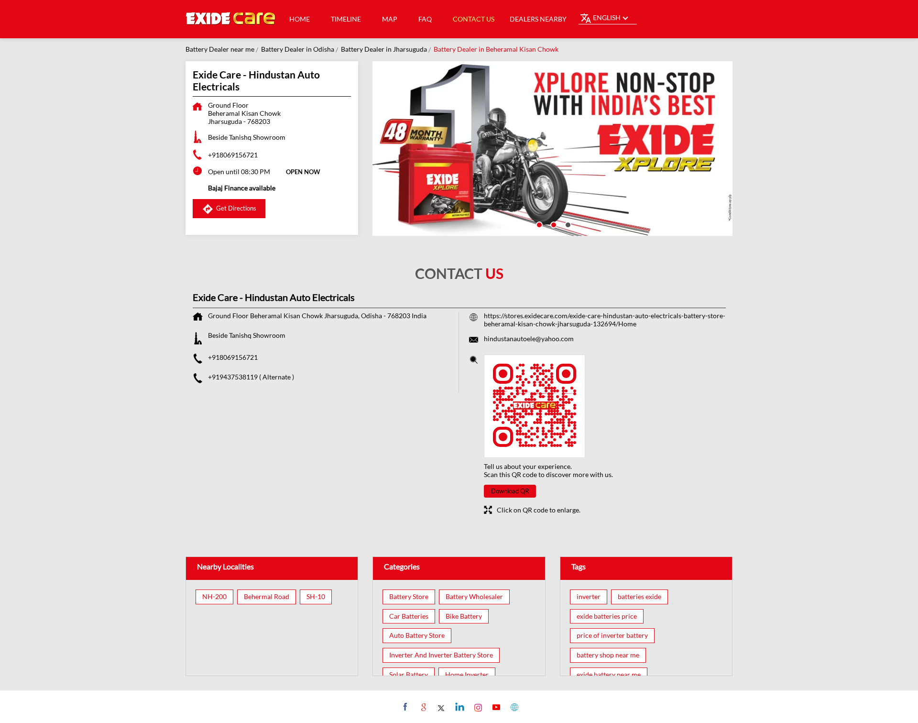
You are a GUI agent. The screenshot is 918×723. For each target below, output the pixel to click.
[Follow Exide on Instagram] (477, 706)
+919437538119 (233, 377)
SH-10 (315, 597)
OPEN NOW (303, 172)
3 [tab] (567, 224)
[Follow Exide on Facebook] (404, 706)
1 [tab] (538, 224)
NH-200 (214, 597)
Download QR (510, 491)
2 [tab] (552, 224)
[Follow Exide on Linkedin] (459, 706)
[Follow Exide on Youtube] (495, 706)
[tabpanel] (552, 148)
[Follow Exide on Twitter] (441, 706)
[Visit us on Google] (422, 706)
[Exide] (231, 19)
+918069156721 (233, 155)
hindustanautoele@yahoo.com (529, 338)
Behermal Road (266, 597)
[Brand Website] (513, 706)
